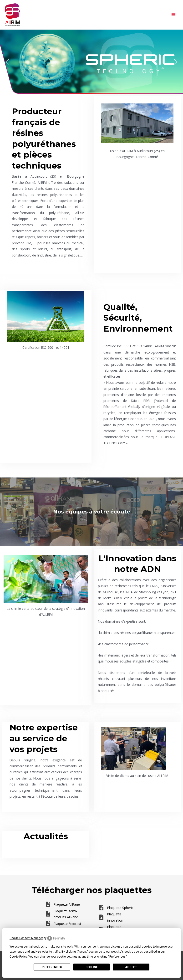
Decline (92, 967)
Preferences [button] (117, 956)
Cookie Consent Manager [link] (26, 938)
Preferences (52, 967)
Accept (131, 967)
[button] (91, 62)
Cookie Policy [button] (18, 956)
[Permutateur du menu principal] (173, 15)
